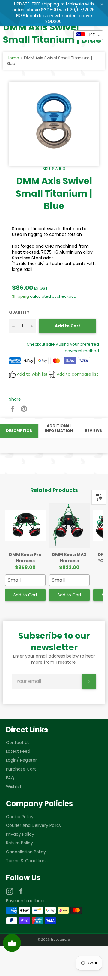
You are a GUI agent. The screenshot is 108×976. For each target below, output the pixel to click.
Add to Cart (25, 595)
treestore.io (60, 939)
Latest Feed (18, 751)
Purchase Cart (21, 769)
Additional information (59, 428)
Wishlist (14, 787)
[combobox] (25, 580)
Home (13, 58)
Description (19, 430)
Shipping (20, 296)
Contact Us (18, 743)
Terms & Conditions (27, 861)
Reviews (93, 430)
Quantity (19, 312)
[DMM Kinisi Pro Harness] (25, 525)
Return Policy (19, 843)
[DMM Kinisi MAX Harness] (69, 525)
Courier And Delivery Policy (34, 825)
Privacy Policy (20, 834)
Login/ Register (21, 760)
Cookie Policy (20, 817)
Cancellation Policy (26, 852)
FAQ (10, 778)
